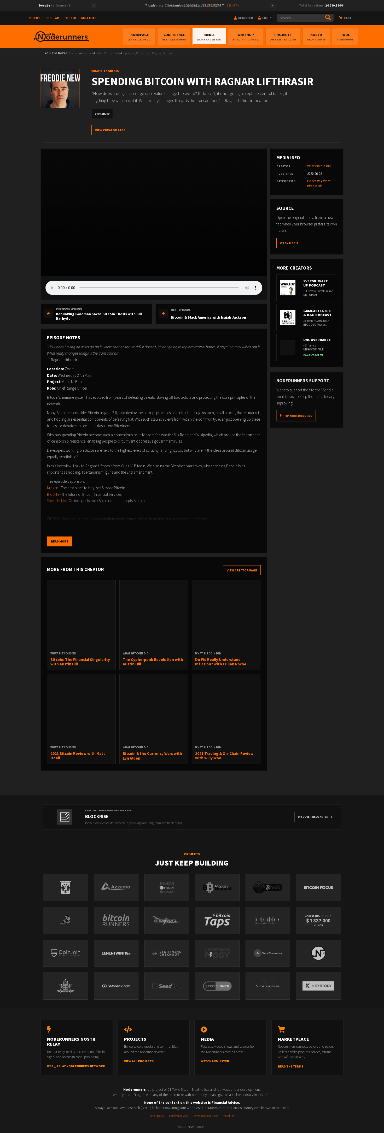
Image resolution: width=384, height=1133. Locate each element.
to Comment (54, 5)
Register (245, 18)
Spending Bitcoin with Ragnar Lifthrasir (148, 53)
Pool (344, 36)
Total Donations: (320, 5)
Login (267, 18)
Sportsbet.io (56, 500)
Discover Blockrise (313, 817)
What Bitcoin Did (107, 53)
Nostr (316, 36)
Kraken (52, 487)
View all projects (139, 1061)
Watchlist (228, 1116)
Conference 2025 (178, 1116)
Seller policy (157, 1116)
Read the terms (290, 1066)
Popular (52, 18)
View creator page (110, 130)
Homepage (139, 36)
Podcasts (313, 181)
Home (73, 53)
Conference (174, 36)
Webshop (245, 36)
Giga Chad (89, 18)
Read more (59, 541)
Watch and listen (215, 1061)
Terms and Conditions (205, 1116)
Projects (283, 36)
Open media (289, 243)
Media (209, 36)
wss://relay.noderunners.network (76, 1066)
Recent (34, 18)
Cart (348, 18)
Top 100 (69, 18)
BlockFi (53, 494)
